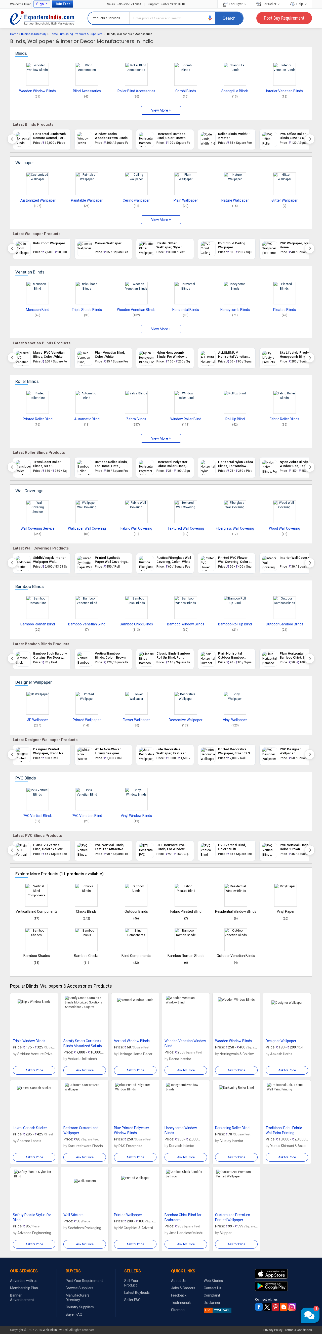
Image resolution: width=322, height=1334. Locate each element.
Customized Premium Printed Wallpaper (232, 1217)
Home (14, 34)
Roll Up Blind (235, 419)
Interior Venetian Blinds (284, 91)
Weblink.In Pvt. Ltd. (55, 1330)
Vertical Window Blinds (132, 1041)
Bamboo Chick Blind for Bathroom (183, 1217)
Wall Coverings (29, 490)
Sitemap (178, 1310)
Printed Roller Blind (38, 419)
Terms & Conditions (298, 1330)
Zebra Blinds (136, 419)
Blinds (21, 53)
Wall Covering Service (38, 528)
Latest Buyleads (137, 1293)
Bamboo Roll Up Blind (235, 624)
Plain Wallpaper (186, 200)
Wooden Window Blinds (37, 91)
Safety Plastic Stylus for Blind (32, 1217)
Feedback (178, 1295)
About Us (178, 1281)
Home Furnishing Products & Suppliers (76, 34)
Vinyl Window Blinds (136, 816)
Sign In (42, 4)
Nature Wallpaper (235, 200)
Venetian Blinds (30, 271)
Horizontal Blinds (185, 310)
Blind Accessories (87, 91)
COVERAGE (217, 1310)
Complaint (212, 1295)
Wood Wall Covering (284, 528)
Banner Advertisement (22, 1297)
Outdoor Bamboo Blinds (284, 624)
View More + (161, 110)
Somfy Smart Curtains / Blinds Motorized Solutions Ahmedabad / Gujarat (84, 1043)
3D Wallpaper (37, 720)
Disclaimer (212, 1303)
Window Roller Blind (185, 419)
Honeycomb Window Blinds (181, 1130)
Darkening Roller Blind (232, 1128)
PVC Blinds (25, 777)
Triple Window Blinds (29, 1041)
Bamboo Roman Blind (37, 624)
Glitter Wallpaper (284, 200)
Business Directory (33, 34)
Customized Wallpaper (38, 200)
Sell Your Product (131, 1283)
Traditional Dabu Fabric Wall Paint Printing (284, 1130)
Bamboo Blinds (29, 586)
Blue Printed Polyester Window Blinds (131, 1130)
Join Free (62, 4)
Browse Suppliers (79, 1288)
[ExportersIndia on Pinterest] (275, 1307)
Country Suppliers (80, 1307)
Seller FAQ (132, 1300)
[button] (210, 18)
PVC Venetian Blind (87, 816)
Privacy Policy (273, 1330)
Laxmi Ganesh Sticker (30, 1128)
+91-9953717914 (124, 4)
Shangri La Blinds (235, 91)
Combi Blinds (185, 91)
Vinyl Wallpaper (235, 720)
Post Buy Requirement (284, 18)
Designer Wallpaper (33, 682)
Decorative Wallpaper (186, 720)
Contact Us (212, 1288)
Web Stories (213, 1281)
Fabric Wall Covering (136, 528)
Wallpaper (24, 162)
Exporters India (42, 18)
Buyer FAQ (74, 1314)
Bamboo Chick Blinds (136, 624)
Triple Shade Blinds (87, 310)
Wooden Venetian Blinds (136, 310)
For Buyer (235, 4)
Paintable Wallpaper (87, 200)
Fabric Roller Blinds (284, 419)
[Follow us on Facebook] (259, 1307)
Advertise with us (23, 1281)
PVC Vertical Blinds (38, 816)
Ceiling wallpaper (136, 200)
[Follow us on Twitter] (267, 1307)
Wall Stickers (73, 1215)
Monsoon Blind (37, 310)
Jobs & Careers (183, 1288)
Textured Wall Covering (186, 528)
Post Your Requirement (84, 1281)
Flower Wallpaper (136, 720)
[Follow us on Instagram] (292, 1307)
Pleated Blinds (284, 310)
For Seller (269, 4)
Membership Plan (24, 1288)
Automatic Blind (87, 419)
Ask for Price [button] (34, 1070)
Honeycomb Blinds (235, 310)
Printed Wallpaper (87, 720)
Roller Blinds (27, 381)
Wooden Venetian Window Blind (185, 1043)
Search (229, 18)
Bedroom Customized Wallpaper (80, 1130)
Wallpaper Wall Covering (87, 528)
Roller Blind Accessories (136, 91)
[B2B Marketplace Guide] (284, 1307)
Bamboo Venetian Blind (86, 624)
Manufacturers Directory (78, 1297)
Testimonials (181, 1303)
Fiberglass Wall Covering (235, 528)
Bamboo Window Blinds (185, 624)
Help (300, 4)
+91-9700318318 (166, 4)
